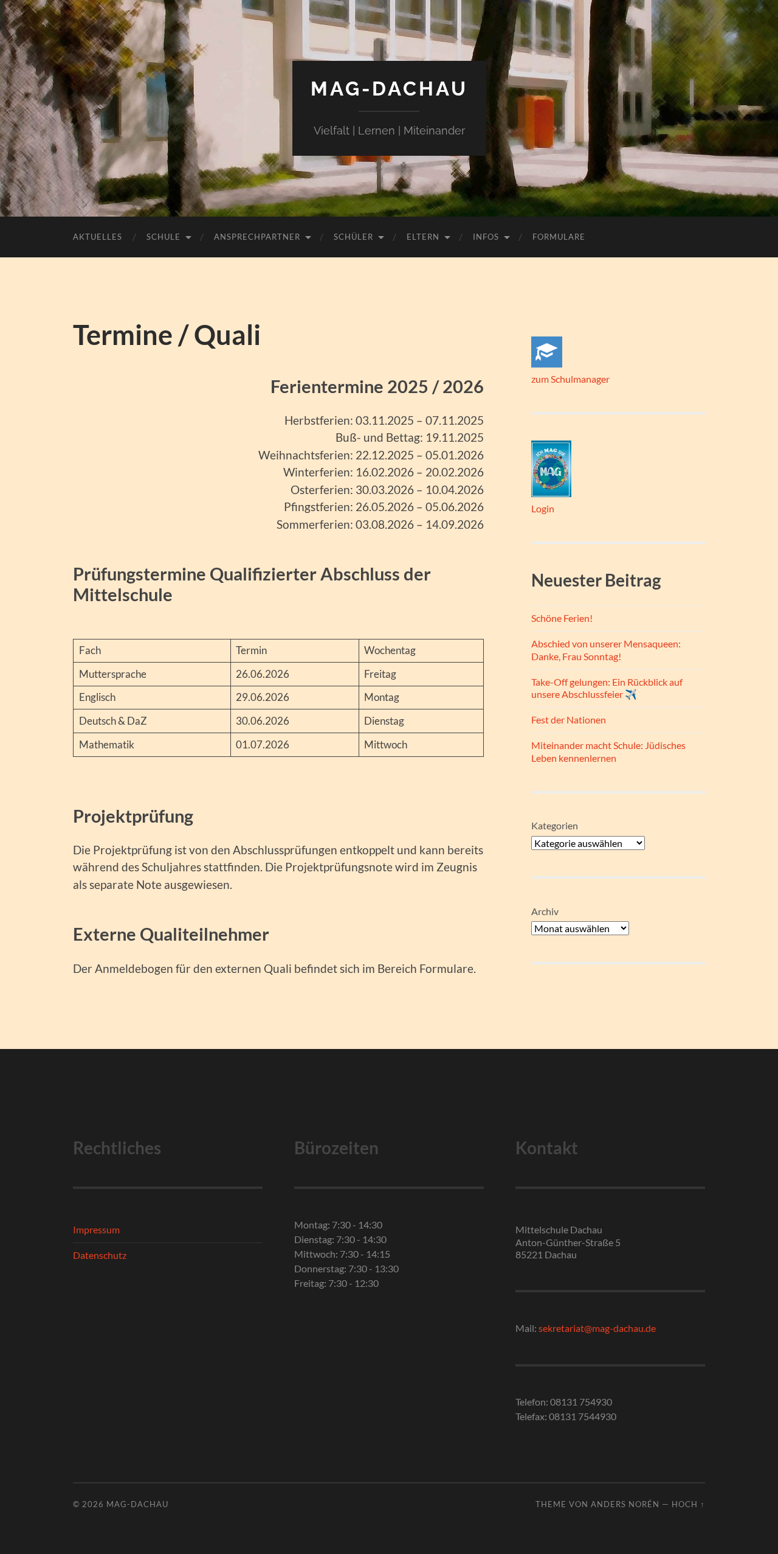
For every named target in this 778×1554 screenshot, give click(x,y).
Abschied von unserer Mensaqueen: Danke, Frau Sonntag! (606, 650)
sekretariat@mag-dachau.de (597, 1328)
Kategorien (554, 825)
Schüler (353, 237)
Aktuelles (97, 237)
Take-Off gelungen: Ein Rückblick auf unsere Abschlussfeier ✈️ (607, 688)
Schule (163, 237)
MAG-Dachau (389, 88)
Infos (486, 237)
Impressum (96, 1229)
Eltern (423, 237)
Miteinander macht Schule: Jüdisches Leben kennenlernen (608, 751)
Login (542, 508)
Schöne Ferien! (562, 618)
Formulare (558, 237)
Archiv (545, 911)
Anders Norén (625, 1504)
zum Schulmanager (570, 379)
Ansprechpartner (257, 237)
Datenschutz (99, 1255)
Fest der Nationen (568, 719)
